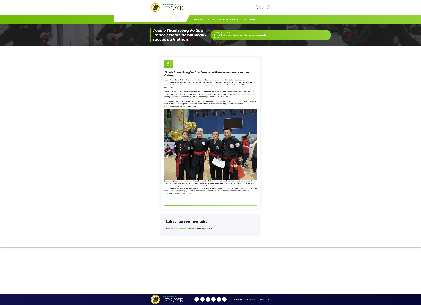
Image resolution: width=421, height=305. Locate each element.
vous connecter (182, 228)
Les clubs (211, 19)
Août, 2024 (168, 64)
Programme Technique (228, 19)
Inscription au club (248, 19)
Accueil (217, 32)
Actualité (226, 32)
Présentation (198, 19)
